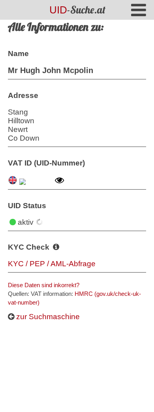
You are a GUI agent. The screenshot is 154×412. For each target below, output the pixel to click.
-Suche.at (77, 9)
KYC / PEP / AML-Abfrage (52, 264)
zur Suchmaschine (47, 316)
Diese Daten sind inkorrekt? (43, 285)
